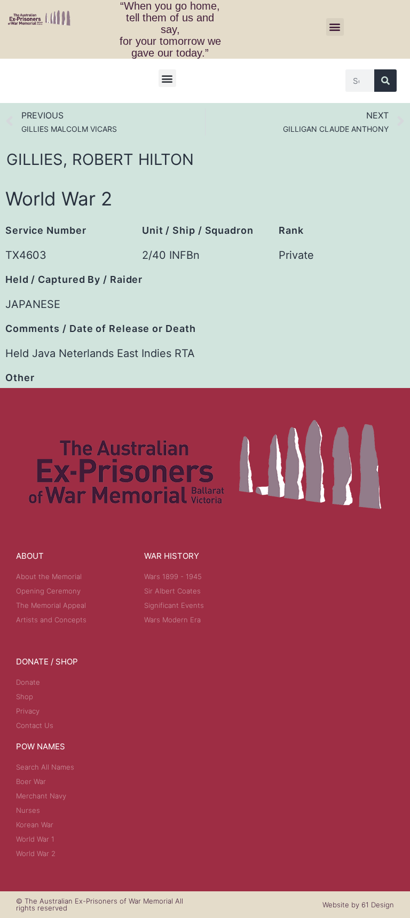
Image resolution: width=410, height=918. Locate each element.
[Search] (385, 80)
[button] (335, 27)
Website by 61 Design (358, 904)
